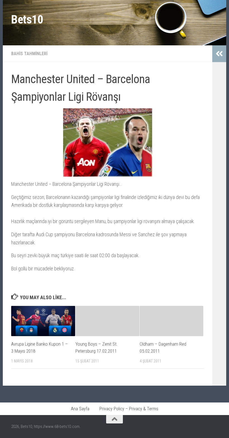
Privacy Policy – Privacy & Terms (128, 408)
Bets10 (27, 19)
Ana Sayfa (80, 408)
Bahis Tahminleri (29, 53)
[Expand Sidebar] (219, 53)
